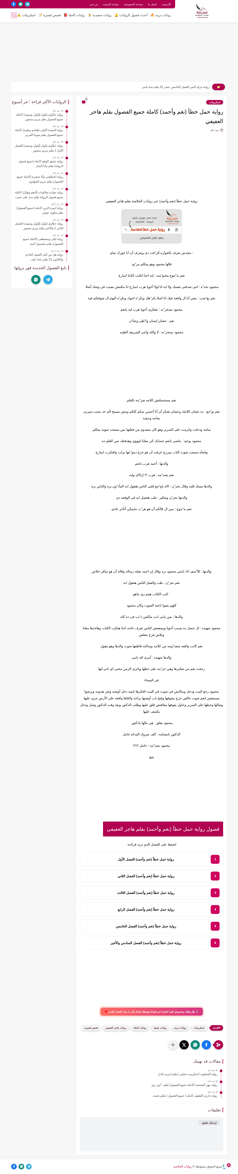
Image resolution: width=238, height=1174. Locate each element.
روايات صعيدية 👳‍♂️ (100, 15)
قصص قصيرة (91, 1027)
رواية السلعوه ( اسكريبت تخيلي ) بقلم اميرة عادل (188, 1074)
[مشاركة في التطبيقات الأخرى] (173, 1044)
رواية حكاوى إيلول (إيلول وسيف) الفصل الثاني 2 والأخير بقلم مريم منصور (39, 226)
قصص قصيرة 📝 (49, 15)
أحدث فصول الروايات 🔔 (131, 15)
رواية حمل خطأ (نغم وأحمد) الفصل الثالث (146, 893)
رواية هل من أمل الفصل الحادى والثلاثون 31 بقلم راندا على (44, 257)
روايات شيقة (160, 1027)
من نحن (93, 4)
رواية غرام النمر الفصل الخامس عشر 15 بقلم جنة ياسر (175, 86)
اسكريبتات (214, 102)
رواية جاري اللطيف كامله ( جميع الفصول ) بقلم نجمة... (184, 1095)
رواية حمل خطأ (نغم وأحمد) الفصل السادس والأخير (146, 943)
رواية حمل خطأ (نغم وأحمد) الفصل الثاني (146, 876)
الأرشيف (166, 4)
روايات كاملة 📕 (74, 15)
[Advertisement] (119, 52)
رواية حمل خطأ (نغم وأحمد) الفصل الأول (146, 859)
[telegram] (27, 4)
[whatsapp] (20, 4)
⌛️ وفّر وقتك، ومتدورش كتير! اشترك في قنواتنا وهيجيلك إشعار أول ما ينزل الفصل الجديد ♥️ (151, 1011)
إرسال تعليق (209, 1122)
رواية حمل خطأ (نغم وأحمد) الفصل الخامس (146, 926)
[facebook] (13, 4)
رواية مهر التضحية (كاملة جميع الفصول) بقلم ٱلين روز (184, 1084)
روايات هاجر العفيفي (115, 1027)
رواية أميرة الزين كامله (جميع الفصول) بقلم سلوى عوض (39, 210)
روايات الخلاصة (182, 1166)
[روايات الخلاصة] (201, 11)
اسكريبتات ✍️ (26, 15)
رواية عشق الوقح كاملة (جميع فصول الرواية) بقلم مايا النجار (40, 164)
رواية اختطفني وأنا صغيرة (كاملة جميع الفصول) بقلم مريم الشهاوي (40, 179)
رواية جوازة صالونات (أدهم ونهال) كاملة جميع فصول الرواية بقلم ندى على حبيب (39, 195)
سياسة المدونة (111, 4)
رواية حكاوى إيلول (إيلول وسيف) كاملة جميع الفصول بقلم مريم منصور (39, 117)
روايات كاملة (140, 1027)
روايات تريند (180, 1027)
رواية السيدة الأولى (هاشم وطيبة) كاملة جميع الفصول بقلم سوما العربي (39, 132)
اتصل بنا (152, 4)
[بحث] (14, 15)
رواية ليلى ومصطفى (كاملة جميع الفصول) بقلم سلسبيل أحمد (43, 241)
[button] (206, 1044)
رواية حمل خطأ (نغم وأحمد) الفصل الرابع (146, 909)
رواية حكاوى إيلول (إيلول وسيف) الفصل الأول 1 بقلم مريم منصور (39, 148)
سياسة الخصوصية (133, 4)
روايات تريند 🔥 (160, 15)
